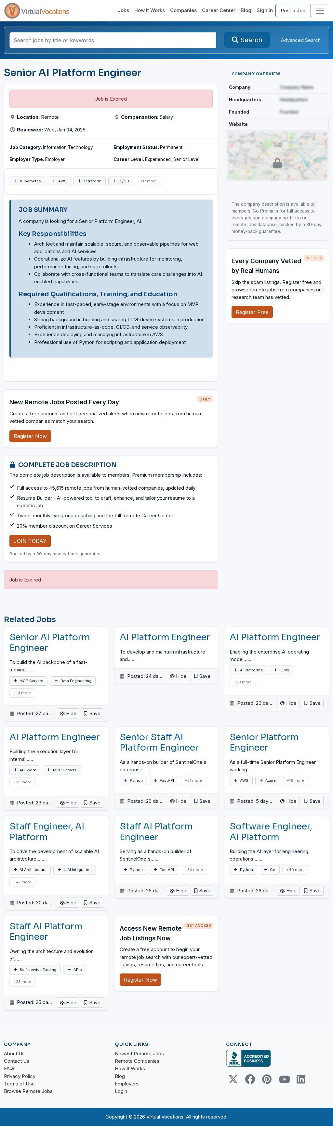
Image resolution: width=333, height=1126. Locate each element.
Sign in (265, 10)
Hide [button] (70, 713)
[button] (92, 713)
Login (121, 1091)
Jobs (123, 10)
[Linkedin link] (301, 1079)
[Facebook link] (250, 1079)
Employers (127, 1084)
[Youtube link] (284, 1079)
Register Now (30, 436)
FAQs (10, 1068)
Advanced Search (301, 40)
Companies (183, 10)
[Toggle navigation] (320, 10)
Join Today (30, 541)
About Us (14, 1053)
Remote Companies (137, 1061)
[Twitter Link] (233, 1079)
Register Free (252, 312)
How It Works (149, 10)
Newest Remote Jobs (139, 1053)
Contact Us (16, 1061)
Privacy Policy (19, 1076)
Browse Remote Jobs (28, 1091)
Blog (246, 10)
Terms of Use (19, 1084)
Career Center (218, 10)
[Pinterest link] (267, 1079)
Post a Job (293, 10)
